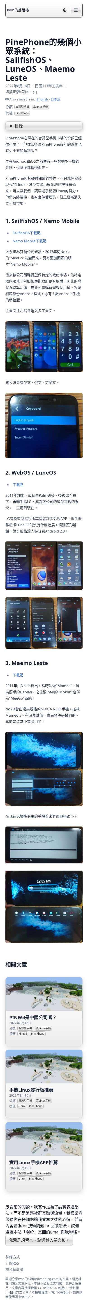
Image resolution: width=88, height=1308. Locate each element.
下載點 (18, 484)
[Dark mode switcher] (65, 10)
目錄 (19, 125)
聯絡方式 (12, 1257)
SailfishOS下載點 (27, 232)
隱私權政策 (14, 1269)
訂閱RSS (12, 1263)
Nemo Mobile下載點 (29, 241)
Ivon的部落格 (18, 10)
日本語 (55, 99)
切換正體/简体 (16, 91)
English (42, 99)
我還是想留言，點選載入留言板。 (39, 1240)
